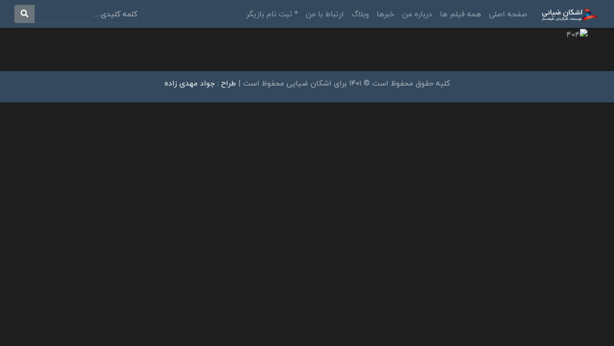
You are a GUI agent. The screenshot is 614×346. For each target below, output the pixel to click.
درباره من (417, 14)
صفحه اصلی (508, 14)
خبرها (385, 14)
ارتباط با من (325, 14)
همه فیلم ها (460, 14)
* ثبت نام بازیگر (272, 14)
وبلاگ (360, 14)
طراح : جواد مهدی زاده (200, 83)
